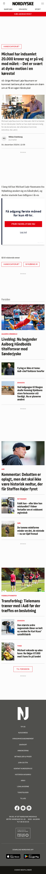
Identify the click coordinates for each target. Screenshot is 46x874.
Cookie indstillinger (23, 870)
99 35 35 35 (24, 822)
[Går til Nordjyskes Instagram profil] (23, 808)
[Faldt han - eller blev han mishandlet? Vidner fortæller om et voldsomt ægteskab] (7, 505)
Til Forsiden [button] (23, 669)
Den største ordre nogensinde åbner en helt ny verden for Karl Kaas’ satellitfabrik (30, 630)
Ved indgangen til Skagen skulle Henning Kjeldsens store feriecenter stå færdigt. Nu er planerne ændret (30, 393)
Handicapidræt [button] (11, 46)
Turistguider (23, 792)
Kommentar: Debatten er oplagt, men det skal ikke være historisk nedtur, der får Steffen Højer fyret (22, 481)
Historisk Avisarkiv (23, 775)
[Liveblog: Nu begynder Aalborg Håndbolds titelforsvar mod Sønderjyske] (23, 317)
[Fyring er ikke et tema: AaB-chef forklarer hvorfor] (7, 368)
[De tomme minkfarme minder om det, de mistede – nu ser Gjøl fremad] (7, 529)
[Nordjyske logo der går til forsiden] (23, 3)
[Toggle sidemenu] (42, 3)
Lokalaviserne (23, 786)
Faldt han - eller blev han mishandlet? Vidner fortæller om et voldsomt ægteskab (30, 508)
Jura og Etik (23, 763)
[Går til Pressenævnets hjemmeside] (23, 833)
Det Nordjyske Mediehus (27, 817)
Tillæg (23, 798)
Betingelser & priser (23, 757)
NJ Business (23, 733)
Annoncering (23, 751)
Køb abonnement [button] (23, 14)
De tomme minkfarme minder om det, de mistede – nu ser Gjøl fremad (30, 530)
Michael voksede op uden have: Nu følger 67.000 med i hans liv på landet (30, 653)
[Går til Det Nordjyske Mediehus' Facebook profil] (17, 808)
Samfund (8, 9)
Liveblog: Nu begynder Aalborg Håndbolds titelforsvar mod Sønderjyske (19, 346)
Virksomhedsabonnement (23, 739)
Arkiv (23, 780)
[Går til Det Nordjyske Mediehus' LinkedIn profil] (29, 808)
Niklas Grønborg (15, 137)
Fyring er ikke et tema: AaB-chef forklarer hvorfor (30, 370)
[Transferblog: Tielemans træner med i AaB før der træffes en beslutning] (23, 580)
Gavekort (23, 745)
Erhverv (23, 9)
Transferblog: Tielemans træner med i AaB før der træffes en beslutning (20, 606)
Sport (38, 9)
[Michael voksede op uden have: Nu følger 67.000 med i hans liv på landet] (7, 651)
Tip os (23, 727)
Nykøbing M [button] (31, 264)
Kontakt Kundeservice (23, 769)
